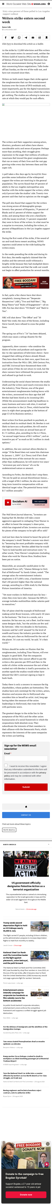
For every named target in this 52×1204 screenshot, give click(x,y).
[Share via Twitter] (12, 37)
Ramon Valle (6, 27)
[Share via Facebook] (5, 37)
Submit (26, 787)
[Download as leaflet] (39, 37)
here (9, 43)
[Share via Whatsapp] (19, 37)
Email (7, 754)
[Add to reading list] (46, 37)
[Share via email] (32, 37)
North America (9, 830)
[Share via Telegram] (26, 37)
